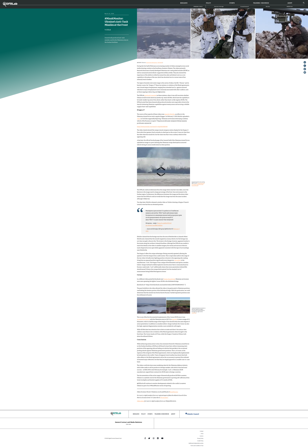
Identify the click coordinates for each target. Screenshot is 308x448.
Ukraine (268, 6)
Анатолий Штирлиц (151, 62)
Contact (201, 431)
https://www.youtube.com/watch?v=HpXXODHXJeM (152, 126)
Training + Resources (261, 3)
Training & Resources (161, 414)
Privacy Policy (200, 438)
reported (174, 319)
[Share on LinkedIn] (305, 72)
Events (232, 3)
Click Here (128, 424)
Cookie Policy (200, 440)
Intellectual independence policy (196, 443)
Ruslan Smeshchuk (169, 279)
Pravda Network (244, 6)
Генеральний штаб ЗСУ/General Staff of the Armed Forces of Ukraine (198, 184)
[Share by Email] (305, 62)
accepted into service (143, 319)
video (138, 118)
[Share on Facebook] (305, 65)
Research (183, 3)
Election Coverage (219, 6)
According (177, 260)
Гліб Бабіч (160, 62)
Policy (208, 3)
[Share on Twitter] (305, 69)
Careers (201, 436)
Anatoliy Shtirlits (170, 114)
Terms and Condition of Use (196, 445)
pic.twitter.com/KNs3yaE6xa (154, 225)
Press (202, 433)
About (289, 3)
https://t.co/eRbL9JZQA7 (164, 223)
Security (107, 51)
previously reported (150, 95)
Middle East (290, 6)
